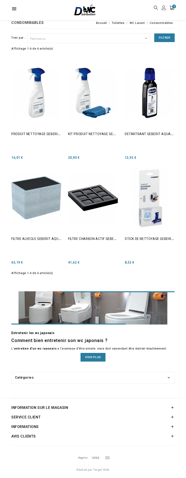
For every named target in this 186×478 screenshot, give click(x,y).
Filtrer (164, 37)
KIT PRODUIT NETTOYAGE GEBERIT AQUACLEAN (105, 134)
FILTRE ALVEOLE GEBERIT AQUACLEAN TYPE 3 (47, 239)
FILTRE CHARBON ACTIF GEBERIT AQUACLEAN (104, 239)
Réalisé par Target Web (93, 469)
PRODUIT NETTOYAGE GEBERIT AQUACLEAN (46, 134)
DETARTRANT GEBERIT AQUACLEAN (153, 134)
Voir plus (93, 357)
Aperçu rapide (18, 71)
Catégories (24, 377)
